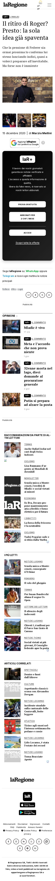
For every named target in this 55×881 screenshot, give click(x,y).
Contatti (46, 824)
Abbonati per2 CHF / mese (27, 217)
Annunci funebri (35, 827)
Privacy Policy (12, 830)
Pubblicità (21, 827)
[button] (8, 841)
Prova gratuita (27, 204)
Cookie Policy (30, 830)
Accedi (27, 233)
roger (20, 289)
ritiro (13, 289)
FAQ (12, 827)
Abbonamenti (9, 824)
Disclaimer (23, 824)
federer (6, 289)
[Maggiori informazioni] (43, 143)
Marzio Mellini (42, 133)
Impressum (35, 824)
